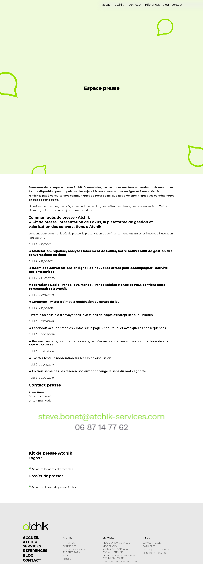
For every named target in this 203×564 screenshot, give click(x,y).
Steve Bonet (37, 392)
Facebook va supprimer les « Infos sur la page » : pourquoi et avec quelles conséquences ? (100, 328)
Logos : (35, 458)
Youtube (60, 210)
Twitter (163, 206)
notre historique (82, 210)
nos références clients (116, 206)
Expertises (69, 546)
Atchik (119, 4)
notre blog (93, 206)
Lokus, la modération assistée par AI (77, 551)
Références (152, 4)
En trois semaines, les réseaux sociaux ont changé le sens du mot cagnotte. (89, 371)
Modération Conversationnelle (115, 547)
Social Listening (113, 552)
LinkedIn (34, 210)
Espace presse (152, 543)
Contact (177, 4)
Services (134, 4)
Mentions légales (154, 553)
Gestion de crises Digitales (120, 561)
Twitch (45, 210)
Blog (166, 4)
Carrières (149, 546)
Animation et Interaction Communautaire (119, 557)
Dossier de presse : (46, 476)
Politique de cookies (156, 549)
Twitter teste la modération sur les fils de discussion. (72, 358)
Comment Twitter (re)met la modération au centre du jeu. (76, 301)
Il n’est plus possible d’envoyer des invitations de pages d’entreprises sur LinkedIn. (91, 315)
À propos (69, 543)
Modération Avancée (116, 543)
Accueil (107, 4)
